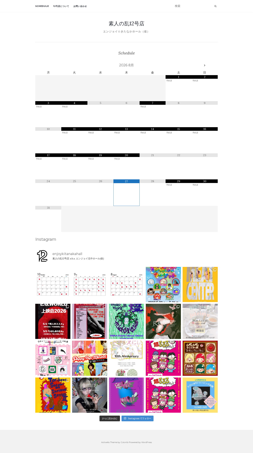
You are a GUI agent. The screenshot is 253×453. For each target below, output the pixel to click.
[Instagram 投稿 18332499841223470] (200, 284)
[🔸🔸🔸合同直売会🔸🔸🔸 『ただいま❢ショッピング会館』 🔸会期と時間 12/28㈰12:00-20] (200, 395)
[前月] (48, 65)
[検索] (215, 6)
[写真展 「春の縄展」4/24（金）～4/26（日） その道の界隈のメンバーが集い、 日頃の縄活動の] (89, 321)
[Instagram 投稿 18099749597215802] (89, 284)
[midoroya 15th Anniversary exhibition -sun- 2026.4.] (126, 321)
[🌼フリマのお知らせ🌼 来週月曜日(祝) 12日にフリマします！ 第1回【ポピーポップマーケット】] (89, 358)
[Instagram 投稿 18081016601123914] (52, 321)
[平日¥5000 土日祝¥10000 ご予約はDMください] (126, 284)
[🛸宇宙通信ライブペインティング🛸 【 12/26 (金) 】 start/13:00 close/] (89, 395)
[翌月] (205, 65)
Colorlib (124, 442)
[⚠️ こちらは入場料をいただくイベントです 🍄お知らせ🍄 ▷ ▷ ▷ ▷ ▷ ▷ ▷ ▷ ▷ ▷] (52, 395)
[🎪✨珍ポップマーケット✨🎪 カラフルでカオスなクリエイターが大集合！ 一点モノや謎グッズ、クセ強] (163, 284)
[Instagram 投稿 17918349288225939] (52, 284)
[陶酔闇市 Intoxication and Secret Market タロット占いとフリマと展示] (126, 395)
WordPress (146, 442)
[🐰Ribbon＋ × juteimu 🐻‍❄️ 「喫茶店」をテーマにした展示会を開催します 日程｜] (200, 321)
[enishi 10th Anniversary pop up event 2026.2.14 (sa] (126, 358)
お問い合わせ (80, 6)
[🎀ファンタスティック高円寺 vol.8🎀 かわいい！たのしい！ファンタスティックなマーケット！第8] (52, 358)
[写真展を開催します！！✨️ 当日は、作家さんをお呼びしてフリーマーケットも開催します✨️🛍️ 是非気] (163, 321)
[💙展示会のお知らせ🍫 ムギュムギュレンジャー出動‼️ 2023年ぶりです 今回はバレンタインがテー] (200, 358)
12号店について (61, 6)
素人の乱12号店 (126, 23)
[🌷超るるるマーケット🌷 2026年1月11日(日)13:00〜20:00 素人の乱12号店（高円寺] (163, 358)
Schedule (42, 6)
